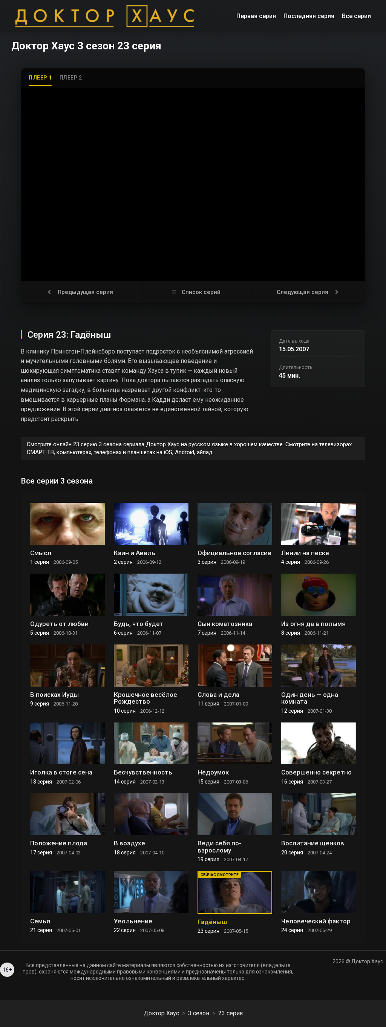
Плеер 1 (40, 78)
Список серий (201, 292)
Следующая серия (302, 292)
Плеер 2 (71, 78)
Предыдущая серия (85, 292)
